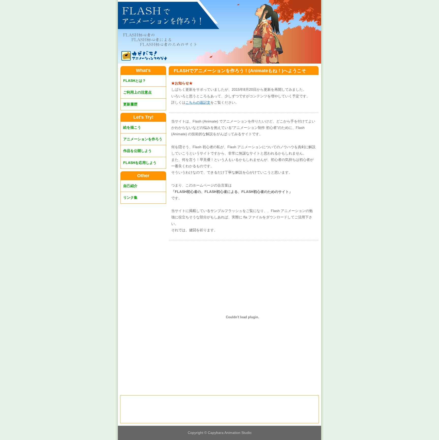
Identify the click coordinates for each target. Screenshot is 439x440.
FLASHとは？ (134, 81)
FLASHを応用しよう (139, 163)
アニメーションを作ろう (142, 139)
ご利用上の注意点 (137, 92)
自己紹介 (130, 186)
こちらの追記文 (197, 102)
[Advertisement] (219, 409)
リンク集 (130, 197)
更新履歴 (130, 104)
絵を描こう (132, 127)
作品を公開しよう (137, 151)
